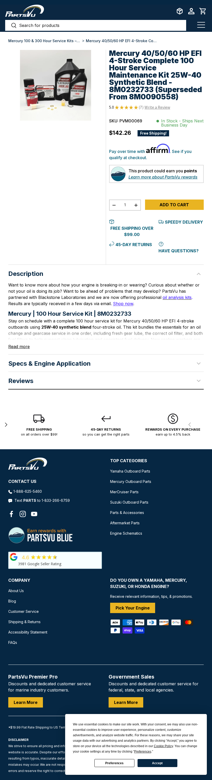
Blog (12, 601)
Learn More (25, 702)
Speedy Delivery (184, 222)
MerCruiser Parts (124, 492)
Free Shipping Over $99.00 (131, 231)
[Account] (191, 11)
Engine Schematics (126, 533)
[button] (203, 11)
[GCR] (13, 557)
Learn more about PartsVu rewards (163, 177)
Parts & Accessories (127, 512)
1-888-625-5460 (27, 491)
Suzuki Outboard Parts (129, 502)
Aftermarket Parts (125, 523)
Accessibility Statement (27, 632)
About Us (16, 590)
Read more (19, 346)
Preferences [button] (142, 751)
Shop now (123, 303)
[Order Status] (180, 11)
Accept (157, 763)
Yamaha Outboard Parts (130, 471)
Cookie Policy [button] (163, 746)
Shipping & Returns (24, 622)
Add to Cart (174, 204)
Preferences (114, 763)
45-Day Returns (134, 244)
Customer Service (23, 611)
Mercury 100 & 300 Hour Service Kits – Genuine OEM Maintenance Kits (44, 41)
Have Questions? (178, 250)
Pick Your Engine (133, 607)
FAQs (12, 642)
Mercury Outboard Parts (130, 481)
